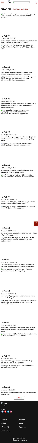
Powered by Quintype (20, 440)
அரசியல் (4, 420)
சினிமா (21, 423)
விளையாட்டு (5, 427)
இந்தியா (3, 423)
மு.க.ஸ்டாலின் (5, 431)
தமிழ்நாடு (22, 420)
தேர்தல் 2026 (22, 427)
